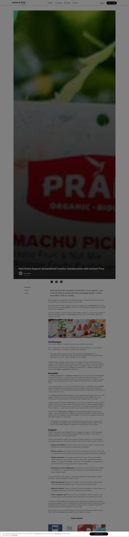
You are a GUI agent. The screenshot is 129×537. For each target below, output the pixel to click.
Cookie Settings (57, 533)
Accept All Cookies (98, 533)
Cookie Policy (38, 533)
